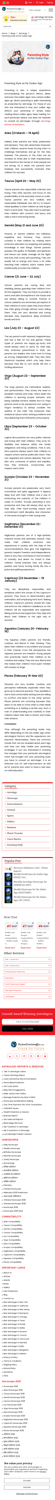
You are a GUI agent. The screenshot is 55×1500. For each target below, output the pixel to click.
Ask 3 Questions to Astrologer (17, 1130)
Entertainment (14, 804)
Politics (10, 821)
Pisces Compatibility (13, 1262)
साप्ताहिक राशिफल (11, 1170)
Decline (27, 1487)
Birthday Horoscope (12, 1152)
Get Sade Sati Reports (13, 1119)
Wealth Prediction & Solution (16, 1112)
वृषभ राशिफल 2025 (11, 1441)
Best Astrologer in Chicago (15, 1317)
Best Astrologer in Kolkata (15, 1353)
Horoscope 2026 (11, 1207)
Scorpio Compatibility (13, 1247)
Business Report (11, 1115)
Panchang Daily (15, 845)
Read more (10, 948)
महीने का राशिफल (11, 1178)
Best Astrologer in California (16, 1306)
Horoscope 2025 (11, 1386)
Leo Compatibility (11, 1236)
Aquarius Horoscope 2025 (15, 1427)
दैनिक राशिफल (10, 1167)
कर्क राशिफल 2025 (11, 1449)
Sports (10, 816)
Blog (5, 1295)
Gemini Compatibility (13, 1229)
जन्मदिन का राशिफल (12, 1174)
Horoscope (12, 798)
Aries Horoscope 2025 (13, 1390)
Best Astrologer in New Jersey (17, 1309)
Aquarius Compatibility (14, 1258)
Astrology (23, 33)
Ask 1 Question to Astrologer (16, 1126)
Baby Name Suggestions (14, 1090)
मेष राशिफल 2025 (11, 1438)
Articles (7, 1276)
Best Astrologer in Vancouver (16, 1339)
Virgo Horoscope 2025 (13, 1408)
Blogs (13, 33)
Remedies (9, 978)
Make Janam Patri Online (15, 1093)
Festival (11, 810)
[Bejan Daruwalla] (13, 10)
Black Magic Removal (13, 1123)
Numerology (9, 1163)
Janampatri (10, 997)
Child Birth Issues (11, 1108)
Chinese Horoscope (12, 1189)
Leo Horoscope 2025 (12, 1404)
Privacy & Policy (11, 1357)
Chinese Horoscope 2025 (15, 1200)
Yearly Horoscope (11, 1159)
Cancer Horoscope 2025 (14, 1401)
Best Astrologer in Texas (14, 1320)
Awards (7, 1280)
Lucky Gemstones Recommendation (20, 1079)
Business (11, 827)
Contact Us (9, 1298)
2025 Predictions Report (15, 984)
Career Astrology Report (14, 1075)
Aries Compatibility (12, 1221)
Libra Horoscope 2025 (13, 1412)
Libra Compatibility (12, 1243)
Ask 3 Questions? (12, 966)
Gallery (7, 1287)
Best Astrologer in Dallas (14, 1328)
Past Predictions (11, 1291)
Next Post (10, 917)
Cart (30, 2)
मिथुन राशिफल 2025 (12, 1445)
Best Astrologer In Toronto (15, 1335)
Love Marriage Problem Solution (18, 1134)
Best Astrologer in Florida (14, 1324)
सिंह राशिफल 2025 (11, 1452)
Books (6, 1283)
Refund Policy (10, 1368)
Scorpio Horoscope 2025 (14, 1416)
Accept (27, 1480)
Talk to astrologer (27, 1021)
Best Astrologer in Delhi (14, 1346)
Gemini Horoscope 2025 (14, 1397)
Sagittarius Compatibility (15, 1251)
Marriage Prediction (13, 990)
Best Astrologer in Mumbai (15, 1342)
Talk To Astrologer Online (15, 1071)
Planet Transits (15, 833)
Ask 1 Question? (12, 959)
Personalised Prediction (15, 972)
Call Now (27, 1028)
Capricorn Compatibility (14, 1254)
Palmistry (8, 1185)
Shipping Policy (10, 1364)
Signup (50, 2)
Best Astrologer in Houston (15, 1331)
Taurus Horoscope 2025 (14, 1393)
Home (4, 33)
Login (41, 2)
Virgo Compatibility (12, 1240)
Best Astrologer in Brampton (16, 1313)
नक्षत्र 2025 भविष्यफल (12, 1196)
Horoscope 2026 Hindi (13, 1211)
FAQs (6, 1375)
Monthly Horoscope (12, 1155)
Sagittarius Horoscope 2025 (16, 1419)
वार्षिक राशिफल (10, 1181)
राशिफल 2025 (9, 1434)
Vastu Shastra (14, 839)
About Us (8, 1272)
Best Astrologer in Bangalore (16, 1350)
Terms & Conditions (12, 1361)
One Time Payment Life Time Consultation (23, 1104)
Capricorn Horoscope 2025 (15, 1423)
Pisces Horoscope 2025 (14, 1430)
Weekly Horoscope (12, 1148)
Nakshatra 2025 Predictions (16, 1192)
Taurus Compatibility (13, 1225)
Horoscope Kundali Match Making (18, 1101)
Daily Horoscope (11, 1144)
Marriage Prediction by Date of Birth (19, 1097)
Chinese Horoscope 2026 (15, 1203)
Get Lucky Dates (11, 1086)
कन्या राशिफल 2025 (12, 1456)
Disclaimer (8, 1372)
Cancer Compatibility (13, 1232)
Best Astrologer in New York (16, 1302)
